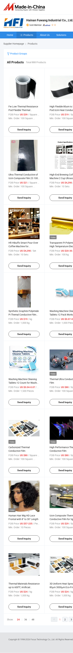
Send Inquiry (24, 129)
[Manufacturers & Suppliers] (24, 7)
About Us (45, 35)
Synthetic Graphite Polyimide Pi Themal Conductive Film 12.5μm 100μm (23, 314)
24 (18, 619)
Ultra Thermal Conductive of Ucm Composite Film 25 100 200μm (23, 178)
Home (10, 35)
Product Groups (18, 53)
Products (28, 35)
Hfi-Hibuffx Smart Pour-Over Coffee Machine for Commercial (23, 246)
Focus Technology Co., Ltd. (43, 639)
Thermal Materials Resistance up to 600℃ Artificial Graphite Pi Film (24, 587)
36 (25, 619)
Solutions (61, 35)
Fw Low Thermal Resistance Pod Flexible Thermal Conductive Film (23, 110)
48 (33, 619)
